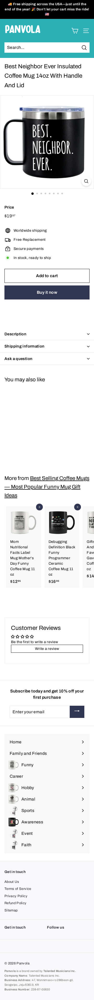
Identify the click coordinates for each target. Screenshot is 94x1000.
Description (15, 334)
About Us (11, 882)
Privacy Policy (15, 896)
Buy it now (47, 292)
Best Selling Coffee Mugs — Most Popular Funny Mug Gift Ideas (46, 486)
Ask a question (18, 359)
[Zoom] (86, 181)
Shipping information (24, 346)
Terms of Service (17, 889)
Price (9, 207)
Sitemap (10, 910)
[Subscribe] (77, 712)
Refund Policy (15, 903)
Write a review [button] (47, 649)
